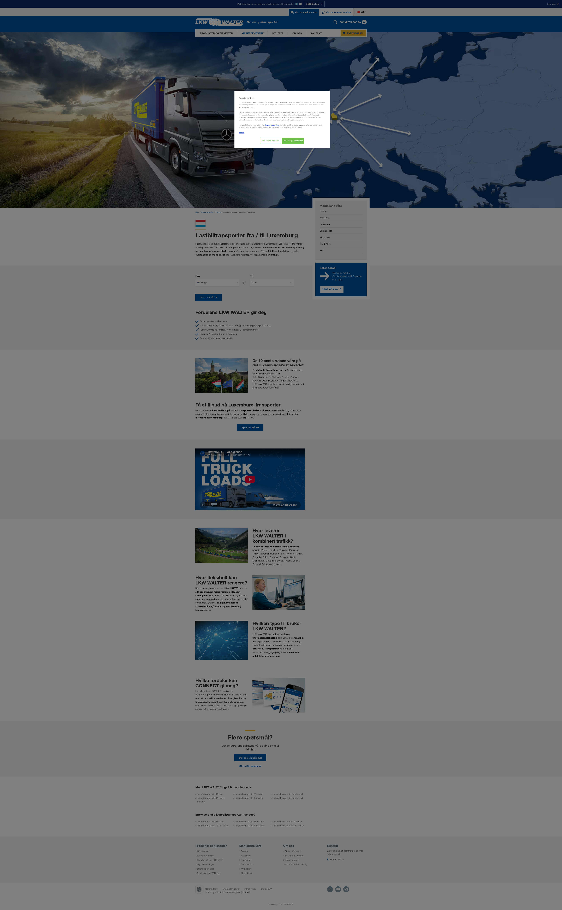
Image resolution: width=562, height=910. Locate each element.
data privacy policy (272, 125)
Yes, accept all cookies (293, 140)
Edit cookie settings (270, 140)
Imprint (241, 132)
